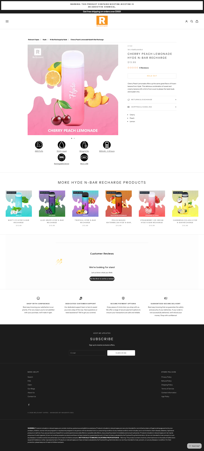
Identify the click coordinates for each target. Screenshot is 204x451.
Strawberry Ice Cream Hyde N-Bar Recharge (152, 221)
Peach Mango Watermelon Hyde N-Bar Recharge (118, 221)
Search (30, 377)
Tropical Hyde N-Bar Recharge (85, 221)
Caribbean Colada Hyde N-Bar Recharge (185, 221)
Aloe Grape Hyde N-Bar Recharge (52, 221)
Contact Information (168, 393)
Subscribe (121, 353)
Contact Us (32, 396)
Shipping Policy (167, 385)
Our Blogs (31, 389)
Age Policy (165, 396)
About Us (31, 393)
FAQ (29, 381)
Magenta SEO (68, 412)
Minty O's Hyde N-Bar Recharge (18, 221)
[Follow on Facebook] (29, 405)
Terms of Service (167, 389)
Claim (30, 385)
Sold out (152, 76)
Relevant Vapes (33, 39)
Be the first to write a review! (102, 279)
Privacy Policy (166, 377)
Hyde (44, 39)
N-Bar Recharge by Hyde (58, 39)
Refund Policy (166, 381)
